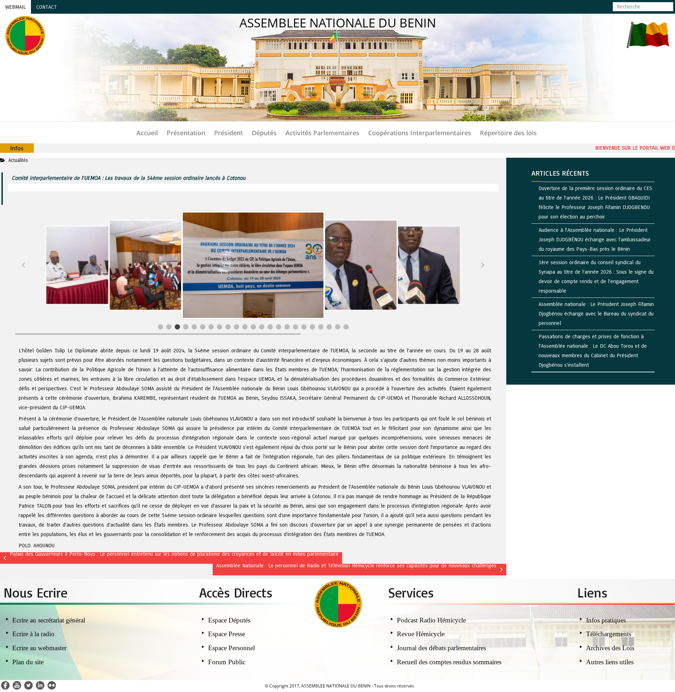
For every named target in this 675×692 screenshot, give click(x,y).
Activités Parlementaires (322, 133)
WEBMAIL (15, 7)
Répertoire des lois (508, 133)
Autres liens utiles (610, 661)
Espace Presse (226, 632)
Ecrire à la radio (33, 632)
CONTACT (46, 7)
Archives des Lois (610, 647)
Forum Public (226, 661)
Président (228, 133)
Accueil (147, 133)
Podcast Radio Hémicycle (431, 619)
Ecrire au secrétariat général (48, 619)
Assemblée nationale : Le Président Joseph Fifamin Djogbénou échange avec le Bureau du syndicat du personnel (596, 313)
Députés (264, 133)
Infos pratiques (607, 619)
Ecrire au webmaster (39, 647)
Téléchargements (608, 632)
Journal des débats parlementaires (441, 647)
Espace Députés (229, 619)
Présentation (186, 133)
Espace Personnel (231, 647)
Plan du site (28, 661)
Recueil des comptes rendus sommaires (449, 661)
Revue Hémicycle (420, 632)
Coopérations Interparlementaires (419, 133)
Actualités (18, 160)
